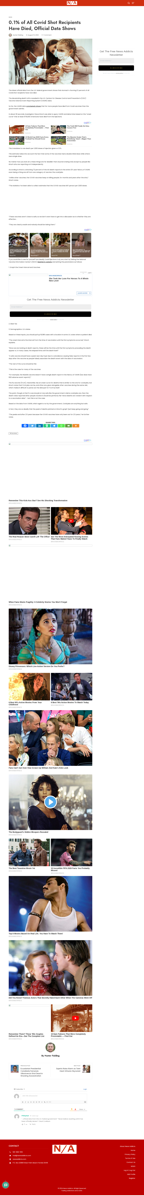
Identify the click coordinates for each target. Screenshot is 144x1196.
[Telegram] (54, 425)
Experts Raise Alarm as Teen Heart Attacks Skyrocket (68, 1068)
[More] (75, 425)
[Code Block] (42, 1102)
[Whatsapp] (61, 425)
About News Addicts (127, 1146)
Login (85, 1089)
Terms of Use (130, 1158)
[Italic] (25, 1102)
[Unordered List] (36, 1102)
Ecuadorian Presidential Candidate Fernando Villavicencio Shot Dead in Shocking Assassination (32, 1071)
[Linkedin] (39, 425)
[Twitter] (32, 425)
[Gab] (46, 425)
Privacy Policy (130, 1154)
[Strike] (31, 1102)
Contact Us (131, 1162)
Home (133, 1150)
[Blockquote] (39, 1102)
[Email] (68, 425)
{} (47, 1102)
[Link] (44, 1102)
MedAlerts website (45, 262)
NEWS (10, 17)
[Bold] (22, 1102)
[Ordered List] (33, 1102)
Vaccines (14, 433)
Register (132, 1178)
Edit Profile (131, 1174)
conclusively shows (33, 106)
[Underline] (28, 1102)
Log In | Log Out (129, 1170)
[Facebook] (25, 425)
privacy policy (53, 319)
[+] (50, 1102)
